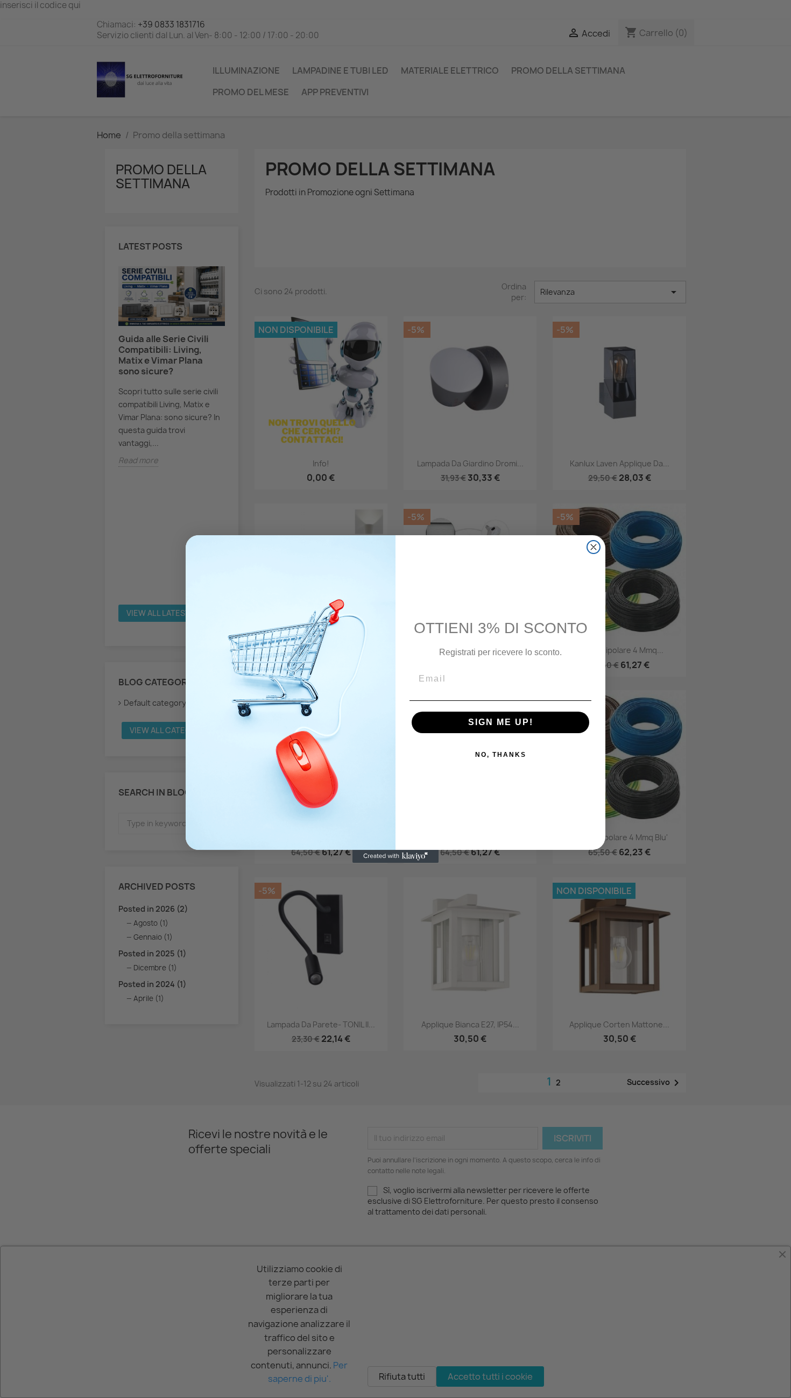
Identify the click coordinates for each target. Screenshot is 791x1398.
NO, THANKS (500, 754)
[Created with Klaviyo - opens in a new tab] (395, 856)
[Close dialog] (593, 547)
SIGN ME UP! (500, 722)
